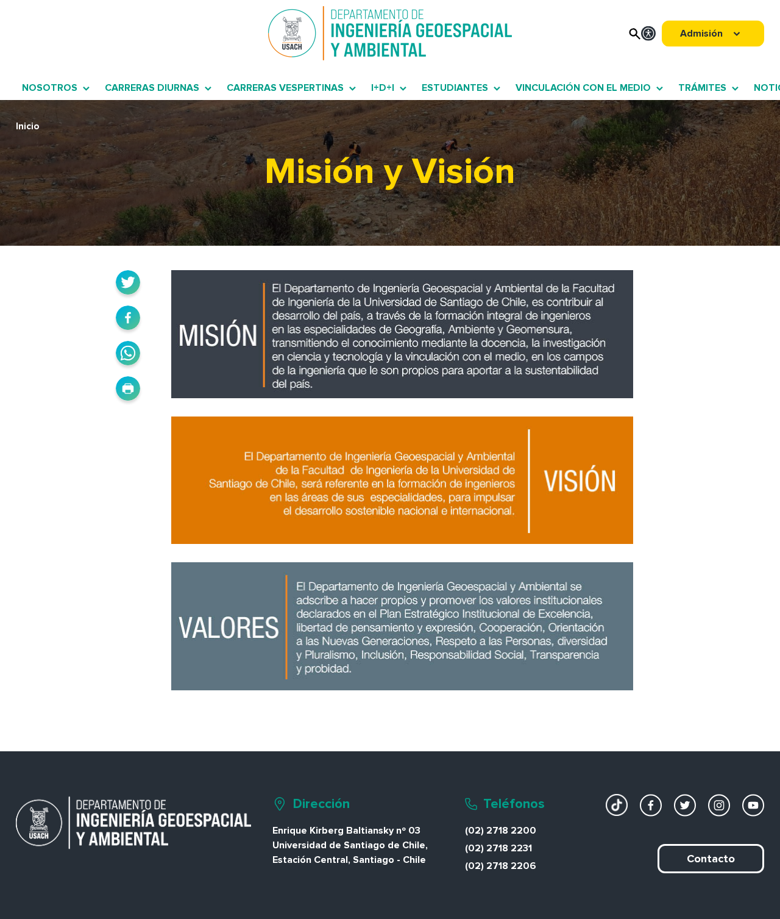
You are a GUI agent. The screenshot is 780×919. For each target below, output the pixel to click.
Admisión (701, 33)
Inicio (27, 126)
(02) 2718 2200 (500, 830)
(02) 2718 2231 (498, 848)
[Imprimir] (128, 388)
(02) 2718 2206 (500, 866)
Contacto (711, 858)
